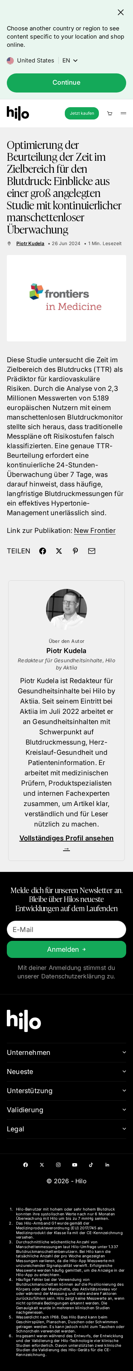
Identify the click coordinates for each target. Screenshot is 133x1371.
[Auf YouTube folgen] (74, 1165)
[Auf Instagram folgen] (58, 1165)
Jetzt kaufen (82, 113)
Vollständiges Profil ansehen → (66, 843)
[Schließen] (120, 12)
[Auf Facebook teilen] (43, 551)
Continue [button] (66, 82)
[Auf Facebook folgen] (25, 1165)
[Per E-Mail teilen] (92, 551)
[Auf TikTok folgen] (91, 1165)
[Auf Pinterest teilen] (75, 551)
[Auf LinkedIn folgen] (107, 1165)
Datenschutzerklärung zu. (78, 976)
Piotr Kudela (30, 243)
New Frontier (94, 530)
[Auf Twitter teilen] (59, 551)
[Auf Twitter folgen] (42, 1165)
